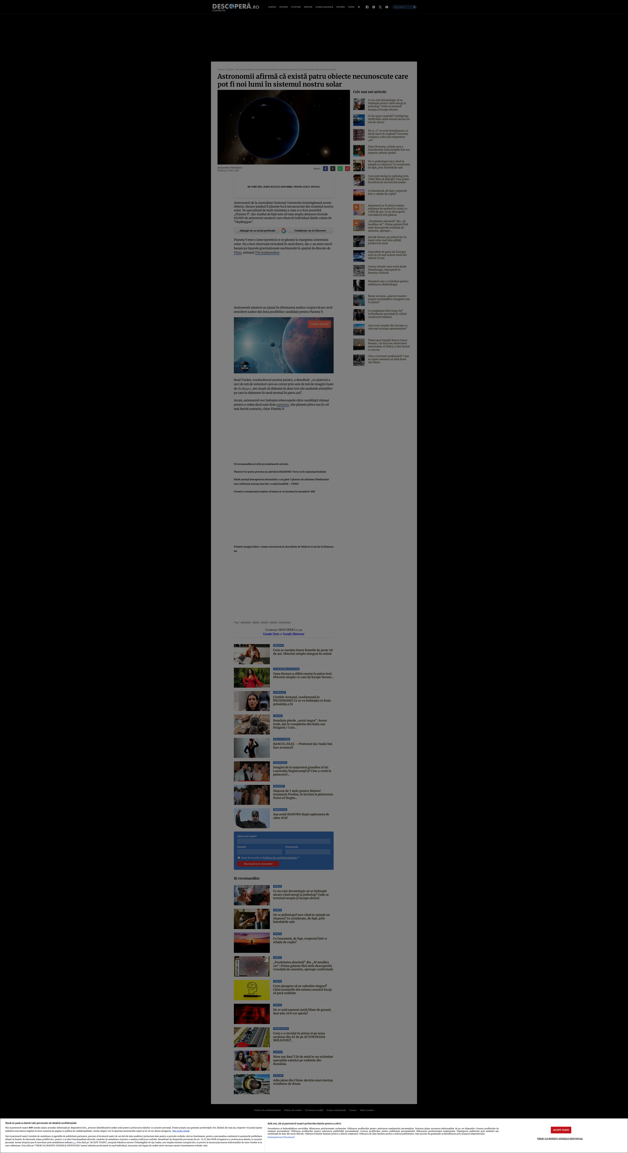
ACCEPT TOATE (561, 1130)
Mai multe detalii (181, 1131)
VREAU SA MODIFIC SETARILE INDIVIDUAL (560, 1138)
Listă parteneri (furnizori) (281, 1137)
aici (74, 1143)
